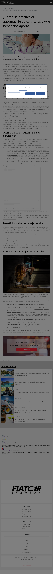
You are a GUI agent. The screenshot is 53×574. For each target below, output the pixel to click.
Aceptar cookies (40, 93)
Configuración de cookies (14, 93)
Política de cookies (23, 90)
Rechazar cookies (30, 93)
